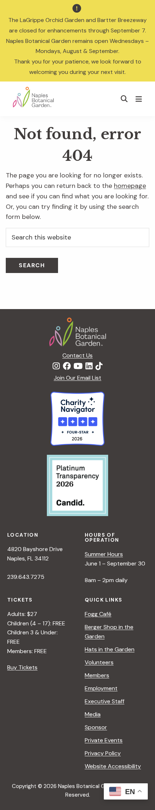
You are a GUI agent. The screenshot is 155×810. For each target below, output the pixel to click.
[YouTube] (78, 366)
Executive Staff (104, 701)
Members (97, 675)
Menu (139, 99)
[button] (124, 98)
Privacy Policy (103, 753)
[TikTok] (99, 366)
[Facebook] (67, 366)
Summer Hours (104, 554)
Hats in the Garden (109, 649)
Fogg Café (98, 614)
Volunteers (99, 662)
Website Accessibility (113, 766)
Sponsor (96, 727)
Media (93, 714)
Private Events (104, 740)
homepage (130, 185)
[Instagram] (56, 366)
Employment (101, 688)
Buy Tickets (22, 667)
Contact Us (77, 355)
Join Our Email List (77, 378)
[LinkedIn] (89, 366)
